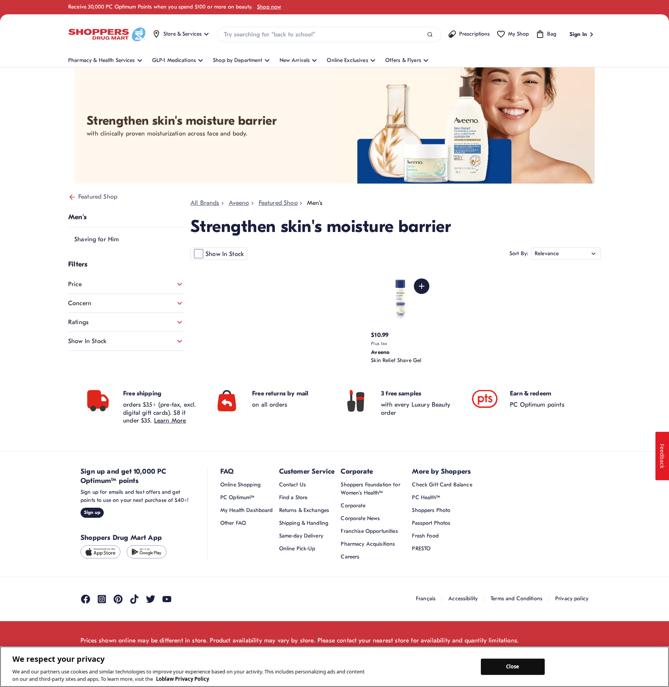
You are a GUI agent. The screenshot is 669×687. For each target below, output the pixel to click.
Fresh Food (425, 535)
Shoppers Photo (431, 510)
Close (513, 666)
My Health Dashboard (246, 510)
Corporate (353, 505)
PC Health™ (426, 497)
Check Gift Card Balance (442, 484)
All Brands (205, 202)
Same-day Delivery (301, 535)
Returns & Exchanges (304, 510)
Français (426, 598)
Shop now (269, 6)
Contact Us (292, 484)
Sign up (92, 512)
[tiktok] (134, 599)
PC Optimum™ (237, 497)
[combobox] (329, 34)
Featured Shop (97, 196)
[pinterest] (118, 599)
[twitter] (151, 599)
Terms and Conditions (516, 598)
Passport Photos (431, 523)
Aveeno (239, 202)
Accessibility (463, 598)
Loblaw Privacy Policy (182, 678)
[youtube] (167, 599)
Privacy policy (571, 598)
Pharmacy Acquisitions (368, 544)
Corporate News (360, 518)
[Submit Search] (430, 35)
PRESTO (421, 548)
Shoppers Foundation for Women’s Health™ (370, 488)
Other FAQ (233, 523)
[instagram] (102, 599)
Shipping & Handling (304, 523)
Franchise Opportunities (369, 531)
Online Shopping (240, 484)
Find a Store (293, 497)
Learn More (170, 420)
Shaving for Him (96, 239)
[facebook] (86, 599)
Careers (350, 556)
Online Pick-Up (297, 548)
